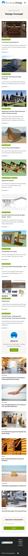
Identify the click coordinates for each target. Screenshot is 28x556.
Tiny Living (4, 375)
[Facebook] (18, 553)
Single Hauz (6, 301)
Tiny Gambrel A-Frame (9, 251)
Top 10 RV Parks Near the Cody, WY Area (14, 511)
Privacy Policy (20, 542)
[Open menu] (24, 2)
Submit (14, 528)
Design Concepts (6, 39)
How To (3, 456)
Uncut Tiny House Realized (11, 148)
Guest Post (14, 177)
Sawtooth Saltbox (8, 180)
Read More (5, 52)
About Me (14, 350)
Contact (20, 545)
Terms (20, 544)
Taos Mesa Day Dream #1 (10, 42)
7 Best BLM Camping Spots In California (14, 486)
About (20, 539)
